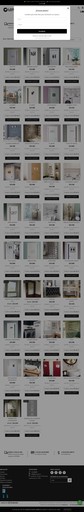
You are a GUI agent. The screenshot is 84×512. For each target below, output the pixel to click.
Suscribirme (42, 31)
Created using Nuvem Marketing (42, 38)
